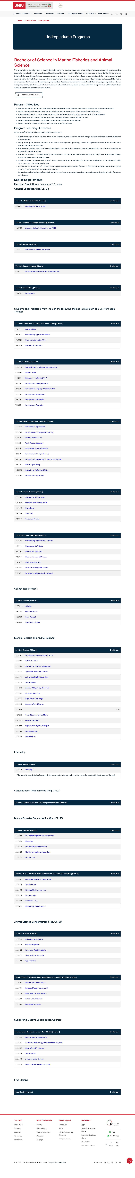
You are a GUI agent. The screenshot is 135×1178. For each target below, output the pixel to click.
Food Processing (31, 901)
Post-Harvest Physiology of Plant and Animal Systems (44, 1043)
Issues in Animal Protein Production (37, 1064)
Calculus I (28, 606)
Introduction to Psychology (34, 475)
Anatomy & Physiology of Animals (37, 688)
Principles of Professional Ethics (36, 470)
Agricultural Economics (33, 1004)
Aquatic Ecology (30, 885)
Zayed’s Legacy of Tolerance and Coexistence (41, 367)
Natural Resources (31, 661)
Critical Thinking (30, 329)
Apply (83, 1125)
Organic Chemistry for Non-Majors (37, 726)
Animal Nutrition (30, 682)
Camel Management (32, 945)
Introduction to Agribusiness (35, 427)
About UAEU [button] (102, 14)
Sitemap (39, 1125)
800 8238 (117, 1144)
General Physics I (31, 611)
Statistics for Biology (32, 622)
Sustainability (30, 293)
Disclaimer (40, 1136)
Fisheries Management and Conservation (39, 836)
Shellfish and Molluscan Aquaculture (37, 852)
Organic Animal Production (34, 1048)
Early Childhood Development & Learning (39, 432)
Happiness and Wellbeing (34, 546)
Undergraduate (43, 20)
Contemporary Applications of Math (37, 335)
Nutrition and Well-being (33, 551)
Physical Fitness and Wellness (36, 557)
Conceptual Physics (32, 519)
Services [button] (61, 14)
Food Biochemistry (31, 731)
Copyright (40, 1140)
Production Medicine (32, 693)
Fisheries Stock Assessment (35, 890)
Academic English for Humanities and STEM (40, 228)
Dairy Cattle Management (34, 939)
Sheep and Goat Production (34, 955)
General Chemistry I (32, 720)
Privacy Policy (42, 1128)
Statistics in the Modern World (35, 340)
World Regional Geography (34, 443)
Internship (28, 770)
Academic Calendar (88, 1146)
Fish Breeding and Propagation (36, 847)
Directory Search (65, 1139)
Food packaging (30, 895)
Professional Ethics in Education (36, 448)
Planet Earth (29, 508)
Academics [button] (38, 14)
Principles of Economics (33, 345)
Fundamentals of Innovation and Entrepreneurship (42, 271)
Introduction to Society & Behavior (37, 454)
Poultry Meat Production (33, 999)
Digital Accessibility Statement (66, 1133)
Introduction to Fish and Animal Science (39, 655)
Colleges (17, 1128)
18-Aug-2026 (62, 1162)
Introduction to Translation (34, 405)
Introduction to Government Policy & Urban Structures (43, 459)
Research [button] (50, 14)
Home (18, 14)
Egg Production (30, 961)
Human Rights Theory (32, 465)
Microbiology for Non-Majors (35, 906)
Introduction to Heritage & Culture (36, 383)
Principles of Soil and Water (35, 497)
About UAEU (18, 1125)
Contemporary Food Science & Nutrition (39, 541)
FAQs (61, 1128)
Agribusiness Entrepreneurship (36, 1037)
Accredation (18, 1140)
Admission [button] (27, 14)
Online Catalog (30, 20)
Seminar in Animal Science (34, 704)
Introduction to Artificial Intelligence (37, 250)
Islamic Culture (30, 373)
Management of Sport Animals (35, 993)
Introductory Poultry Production (36, 950)
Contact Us (63, 1125)
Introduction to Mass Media (34, 394)
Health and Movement (33, 562)
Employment (85, 1142)
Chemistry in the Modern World (36, 503)
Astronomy (29, 513)
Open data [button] (90, 14)
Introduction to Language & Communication (40, 389)
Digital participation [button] (75, 14)
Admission (18, 1136)
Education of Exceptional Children (36, 568)
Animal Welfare (30, 1054)
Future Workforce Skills (33, 438)
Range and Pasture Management (36, 988)
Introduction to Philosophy (34, 400)
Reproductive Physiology (34, 699)
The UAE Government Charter (88, 1130)
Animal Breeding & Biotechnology (36, 677)
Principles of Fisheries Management (38, 666)
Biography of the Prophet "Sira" (36, 378)
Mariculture (29, 841)
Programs (17, 1132)
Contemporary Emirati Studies (35, 206)
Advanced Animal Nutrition (34, 1059)
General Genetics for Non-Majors (36, 715)
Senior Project (30, 737)
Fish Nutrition (30, 857)
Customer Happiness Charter (88, 1136)
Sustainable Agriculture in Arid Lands (38, 879)
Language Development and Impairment (39, 573)
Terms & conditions (43, 1132)
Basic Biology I (30, 617)
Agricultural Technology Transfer (36, 672)
